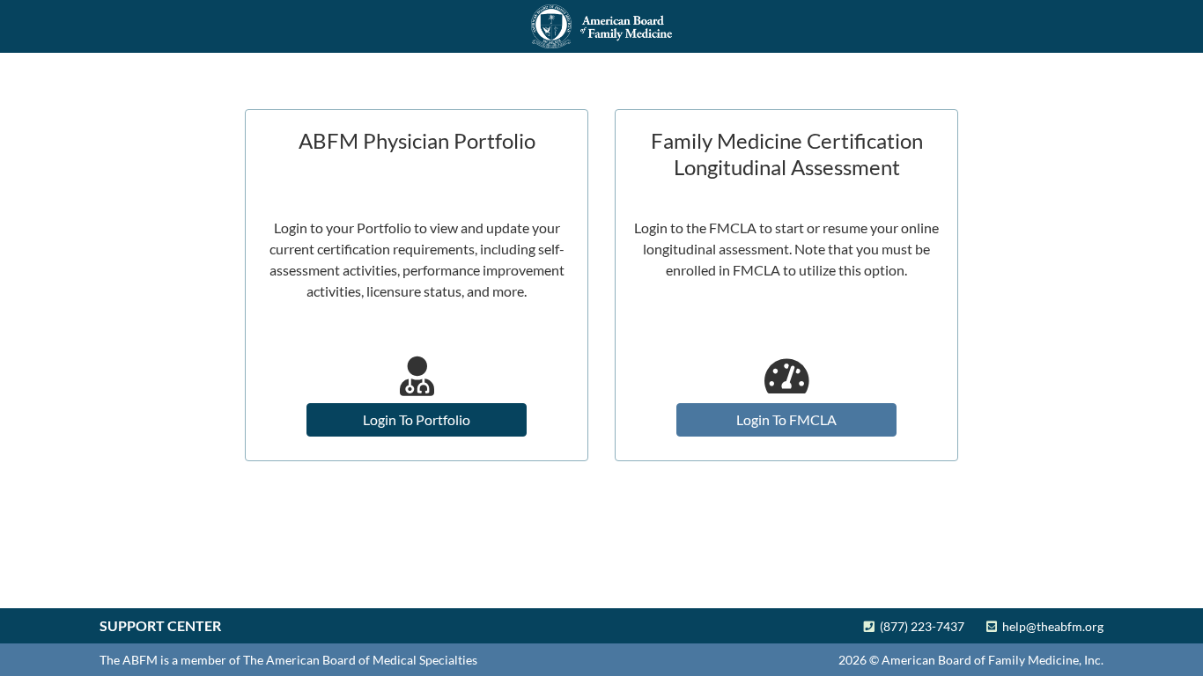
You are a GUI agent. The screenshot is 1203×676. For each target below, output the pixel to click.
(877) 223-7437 (919, 626)
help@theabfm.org (1050, 626)
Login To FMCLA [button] (786, 419)
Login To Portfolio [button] (416, 419)
